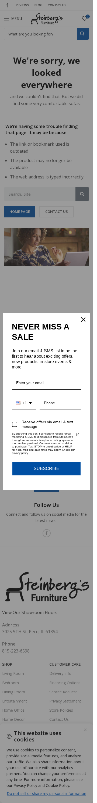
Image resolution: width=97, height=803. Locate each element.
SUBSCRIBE (46, 468)
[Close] (83, 319)
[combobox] (24, 403)
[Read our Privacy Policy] (78, 434)
